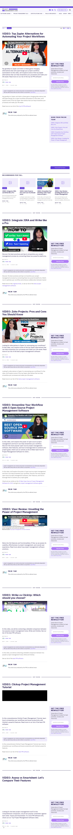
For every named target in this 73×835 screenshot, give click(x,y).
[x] (55, 10)
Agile (60, 13)
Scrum (65, 13)
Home (3, 28)
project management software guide (31, 483)
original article (17, 283)
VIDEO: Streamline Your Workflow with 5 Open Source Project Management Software (60, 133)
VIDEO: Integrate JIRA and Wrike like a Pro (9, 191)
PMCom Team (8, 82)
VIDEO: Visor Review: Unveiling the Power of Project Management (61, 192)
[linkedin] (52, 10)
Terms (52, 88)
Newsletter (63, 9)
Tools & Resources (50, 13)
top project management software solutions (20, 529)
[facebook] (50, 10)
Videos (9, 28)
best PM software (18, 658)
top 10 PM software (25, 106)
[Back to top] (70, 830)
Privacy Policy (58, 88)
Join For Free (60, 81)
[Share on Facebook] (64, 28)
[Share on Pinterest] (68, 28)
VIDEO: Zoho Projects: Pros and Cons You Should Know (27, 192)
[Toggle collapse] (3, 828)
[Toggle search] (70, 10)
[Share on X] (66, 28)
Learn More (32, 92)
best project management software (29, 379)
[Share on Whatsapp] (70, 28)
